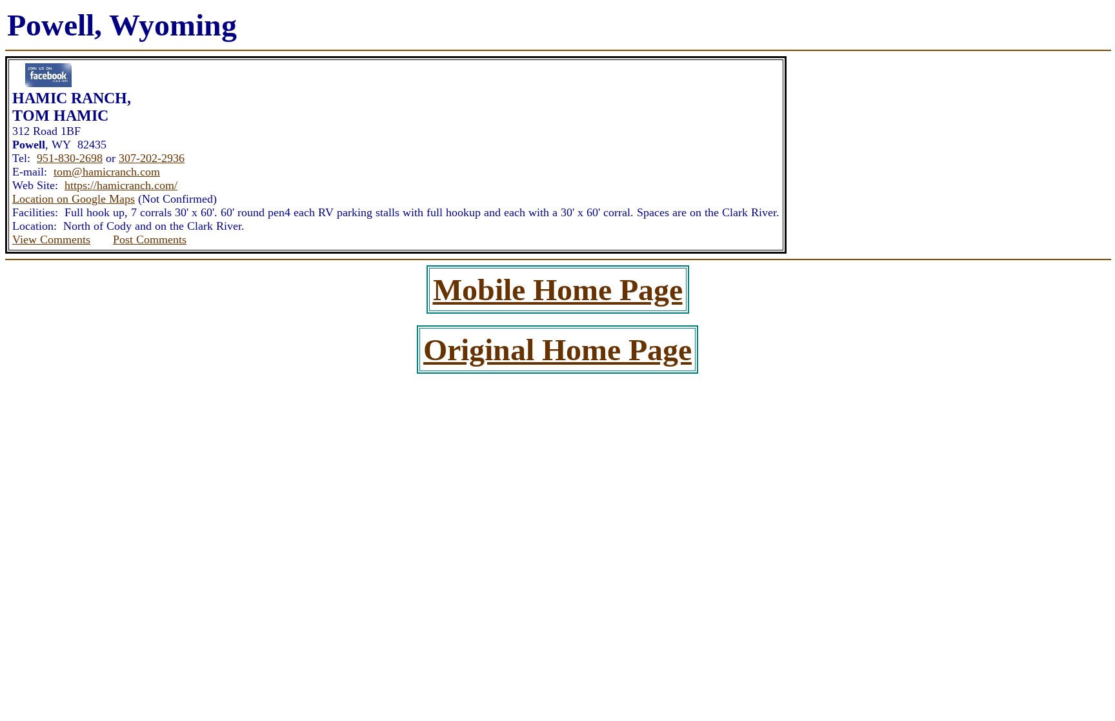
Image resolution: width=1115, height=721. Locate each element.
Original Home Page (557, 349)
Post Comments (149, 239)
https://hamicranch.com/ (121, 185)
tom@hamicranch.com (107, 171)
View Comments (51, 239)
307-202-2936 (152, 158)
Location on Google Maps (73, 198)
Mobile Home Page (558, 289)
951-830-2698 (70, 158)
